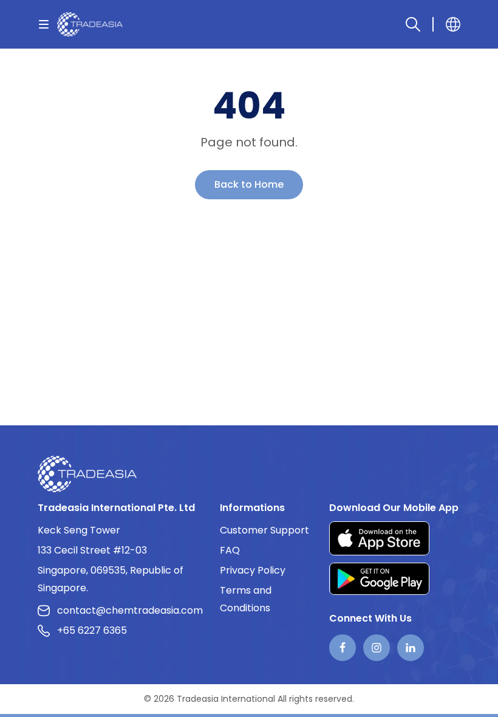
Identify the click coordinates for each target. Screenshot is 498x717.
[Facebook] (342, 647)
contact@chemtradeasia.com (130, 610)
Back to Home (249, 184)
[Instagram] (376, 647)
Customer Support (264, 530)
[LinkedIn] (410, 647)
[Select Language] (453, 24)
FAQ (230, 550)
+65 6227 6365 (92, 630)
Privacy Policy (252, 570)
